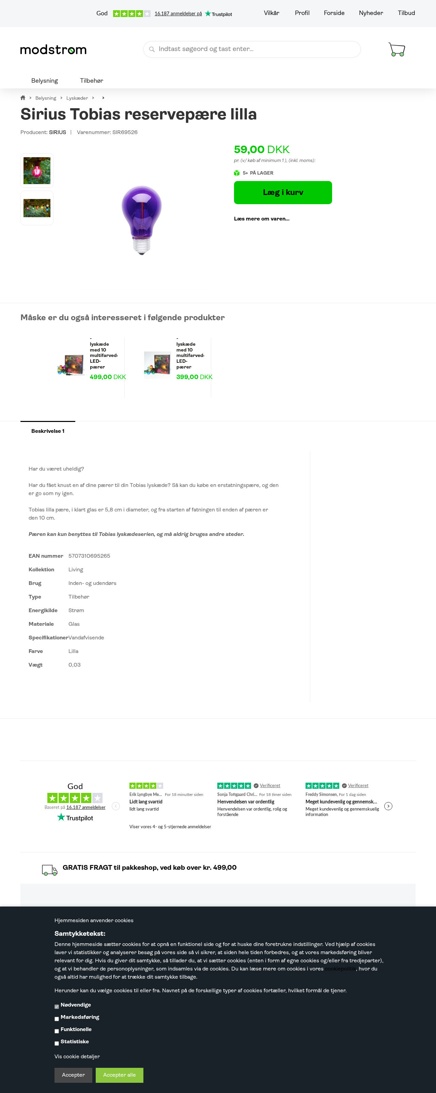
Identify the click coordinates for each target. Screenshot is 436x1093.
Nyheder (371, 14)
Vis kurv (389, 35)
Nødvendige (76, 1005)
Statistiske (75, 1042)
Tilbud (406, 14)
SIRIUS (57, 132)
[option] (36, 170)
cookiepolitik (340, 969)
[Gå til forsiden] (56, 49)
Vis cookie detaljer (77, 1057)
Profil (302, 14)
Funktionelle (76, 1029)
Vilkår (271, 14)
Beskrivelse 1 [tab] (47, 431)
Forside (334, 14)
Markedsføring (80, 1017)
